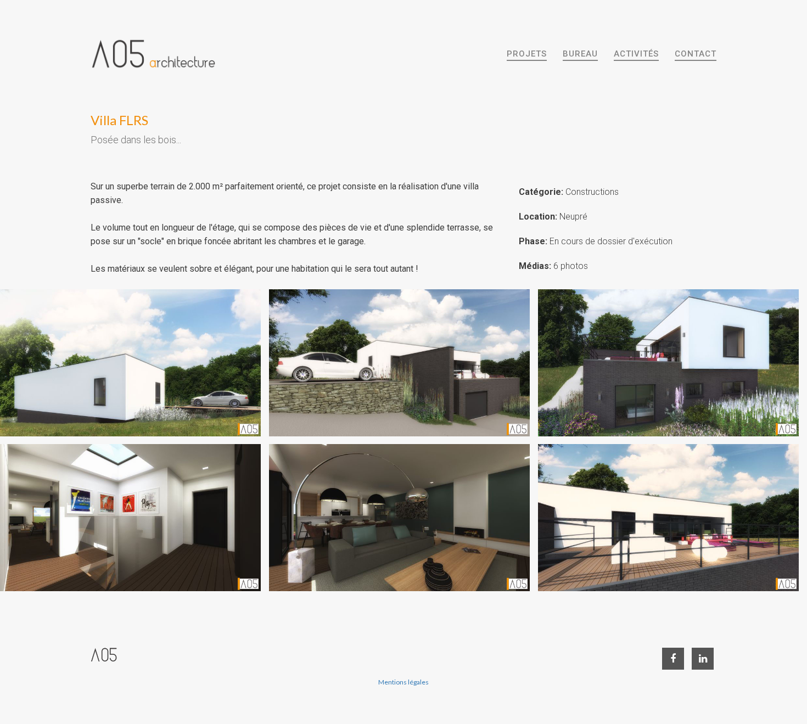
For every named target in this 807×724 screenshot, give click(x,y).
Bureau (580, 54)
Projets (527, 54)
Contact (695, 54)
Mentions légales (403, 682)
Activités (636, 54)
